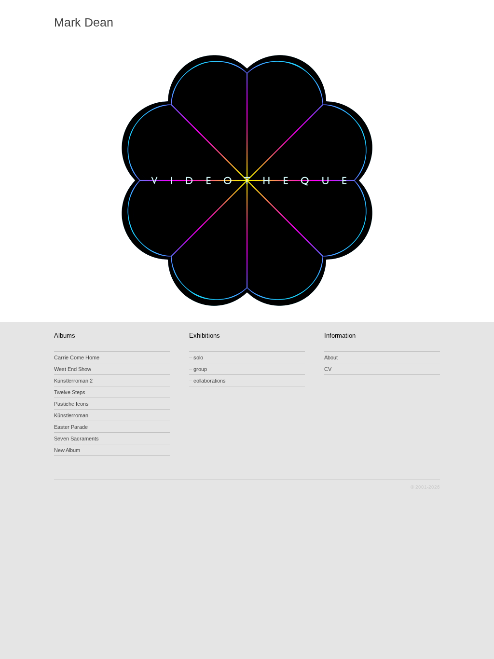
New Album (67, 450)
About (331, 357)
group (198, 369)
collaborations (207, 381)
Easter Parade (71, 427)
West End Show (72, 369)
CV (327, 369)
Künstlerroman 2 (73, 381)
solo (196, 357)
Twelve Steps (69, 392)
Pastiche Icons (71, 404)
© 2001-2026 (425, 487)
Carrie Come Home (76, 357)
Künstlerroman (71, 415)
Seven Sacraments (76, 438)
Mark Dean (83, 22)
